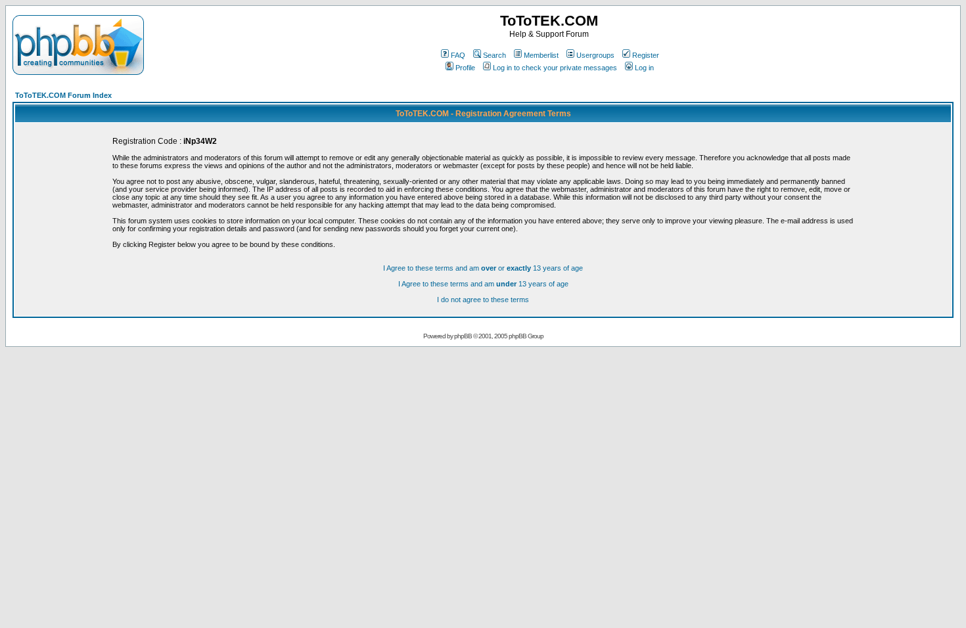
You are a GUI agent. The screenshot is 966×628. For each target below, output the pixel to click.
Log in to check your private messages (555, 68)
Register (645, 55)
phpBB (463, 336)
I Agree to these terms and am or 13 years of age (483, 268)
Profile (465, 68)
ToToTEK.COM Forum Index (63, 95)
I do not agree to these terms (483, 299)
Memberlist (541, 55)
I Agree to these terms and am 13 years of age (483, 284)
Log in (644, 68)
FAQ (458, 55)
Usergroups (595, 55)
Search (494, 55)
